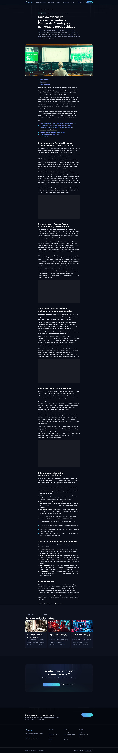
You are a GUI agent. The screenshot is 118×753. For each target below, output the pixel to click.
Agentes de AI (66, 2)
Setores (58, 2)
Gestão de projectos (45, 84)
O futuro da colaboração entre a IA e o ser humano (52, 132)
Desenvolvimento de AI (41, 2)
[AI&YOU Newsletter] (32, 738)
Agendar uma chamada (52, 684)
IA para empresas (44, 79)
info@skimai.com (86, 718)
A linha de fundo (44, 136)
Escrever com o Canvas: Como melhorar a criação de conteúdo (55, 125)
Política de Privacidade (78, 750)
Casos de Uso (51, 2)
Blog (73, 2)
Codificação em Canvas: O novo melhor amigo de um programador (56, 127)
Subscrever (86, 714)
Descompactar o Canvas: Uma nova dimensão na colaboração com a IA (58, 123)
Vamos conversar (67, 684)
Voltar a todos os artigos (46, 9)
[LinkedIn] (29, 738)
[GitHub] (35, 738)
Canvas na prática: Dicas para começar (49, 134)
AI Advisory (66, 732)
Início (50, 732)
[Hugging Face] (38, 738)
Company (66, 739)
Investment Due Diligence (69, 734)
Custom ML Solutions (68, 736)
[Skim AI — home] (29, 2)
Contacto (90, 2)
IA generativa (43, 82)
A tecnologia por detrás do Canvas (48, 130)
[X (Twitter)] (26, 738)
